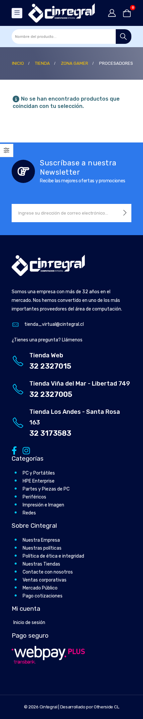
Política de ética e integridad (53, 556)
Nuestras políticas (42, 548)
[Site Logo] (61, 13)
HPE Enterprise (39, 481)
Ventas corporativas (45, 580)
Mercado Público (40, 588)
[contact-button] (124, 213)
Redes (29, 513)
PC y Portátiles (39, 473)
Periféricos (34, 497)
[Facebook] (14, 450)
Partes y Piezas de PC (46, 489)
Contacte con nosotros (48, 572)
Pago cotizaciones (43, 596)
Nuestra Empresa (41, 540)
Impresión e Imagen (43, 505)
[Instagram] (25, 450)
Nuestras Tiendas (41, 564)
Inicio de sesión (29, 622)
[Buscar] (123, 36)
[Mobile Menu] (17, 13)
